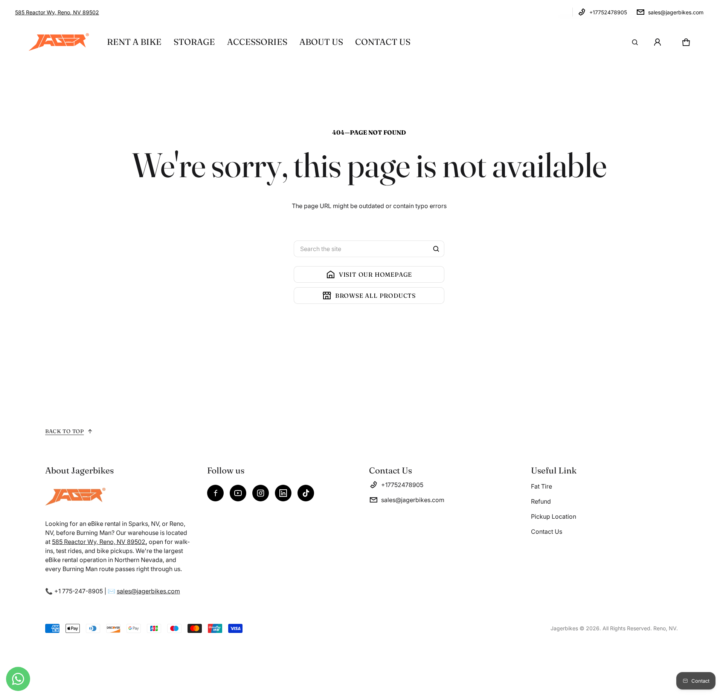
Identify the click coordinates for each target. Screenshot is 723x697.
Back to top (64, 431)
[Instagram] (260, 493)
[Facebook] (215, 493)
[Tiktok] (305, 493)
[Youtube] (238, 493)
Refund (541, 501)
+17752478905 (608, 12)
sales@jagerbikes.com (675, 12)
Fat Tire (541, 486)
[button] (635, 42)
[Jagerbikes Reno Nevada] (59, 42)
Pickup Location (553, 516)
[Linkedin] (283, 493)
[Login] (657, 42)
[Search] (436, 249)
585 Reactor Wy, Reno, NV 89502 (57, 12)
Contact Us (546, 531)
